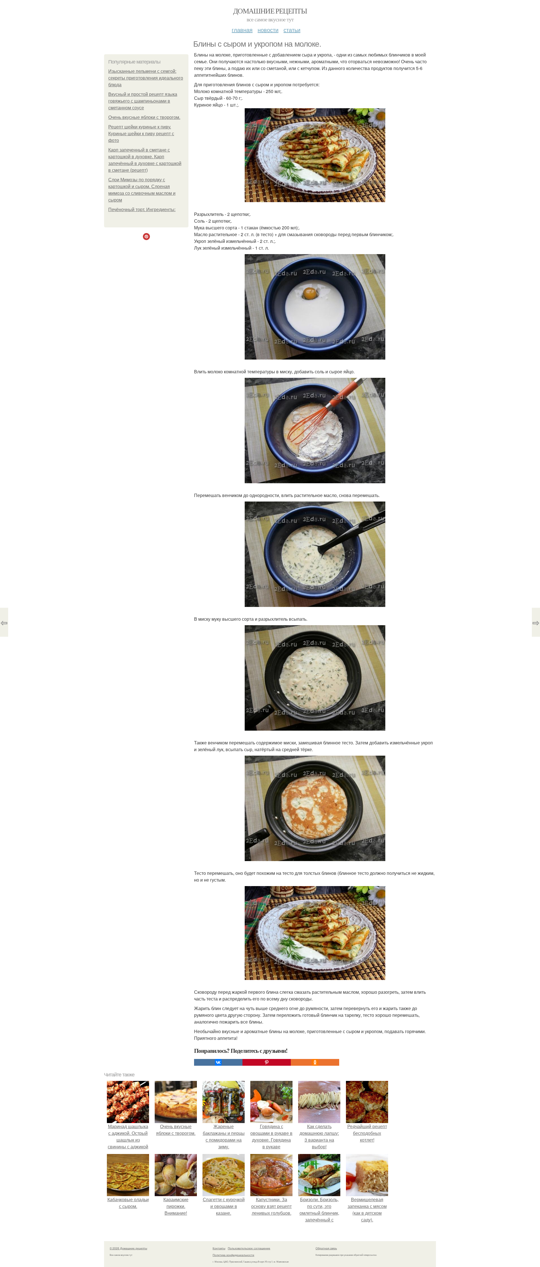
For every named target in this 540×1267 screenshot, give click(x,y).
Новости (268, 30)
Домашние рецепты (270, 10)
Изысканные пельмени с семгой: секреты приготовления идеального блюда (145, 78)
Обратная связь (326, 1248)
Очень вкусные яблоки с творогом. (144, 117)
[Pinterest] (266, 1062)
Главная (242, 30)
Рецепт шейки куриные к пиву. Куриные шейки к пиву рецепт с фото (141, 134)
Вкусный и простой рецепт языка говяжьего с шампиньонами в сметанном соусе (142, 101)
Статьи (292, 30)
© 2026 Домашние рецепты (128, 1248)
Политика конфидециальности (233, 1255)
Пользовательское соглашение (249, 1248)
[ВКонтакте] (218, 1062)
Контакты (219, 1248)
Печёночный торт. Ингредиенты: (142, 209)
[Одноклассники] (315, 1062)
